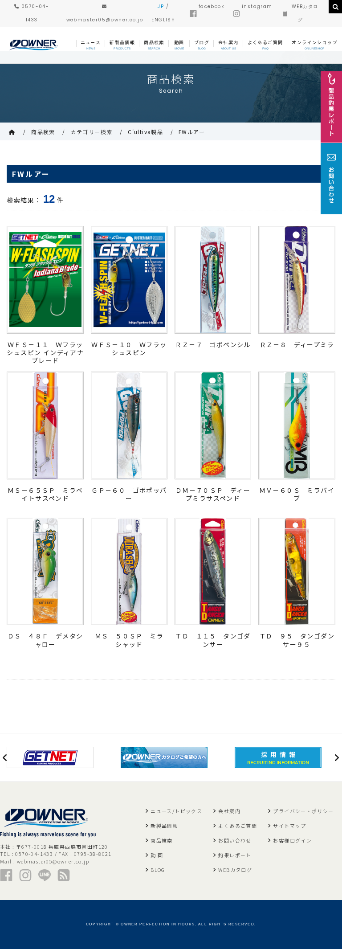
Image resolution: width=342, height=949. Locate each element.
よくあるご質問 (237, 825)
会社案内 (229, 810)
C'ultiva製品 (145, 131)
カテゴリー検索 (92, 131)
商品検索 (43, 131)
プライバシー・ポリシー (303, 810)
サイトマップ (289, 825)
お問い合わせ (234, 840)
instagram (257, 6)
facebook (211, 6)
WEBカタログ (235, 869)
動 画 (157, 855)
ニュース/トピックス (176, 810)
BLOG (158, 869)
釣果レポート (234, 855)
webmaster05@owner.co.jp (53, 861)
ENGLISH (163, 19)
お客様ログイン (292, 840)
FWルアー (192, 131)
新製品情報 (164, 825)
